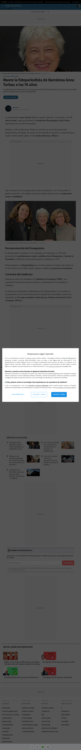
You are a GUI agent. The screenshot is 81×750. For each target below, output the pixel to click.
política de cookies (54, 366)
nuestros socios (31, 358)
